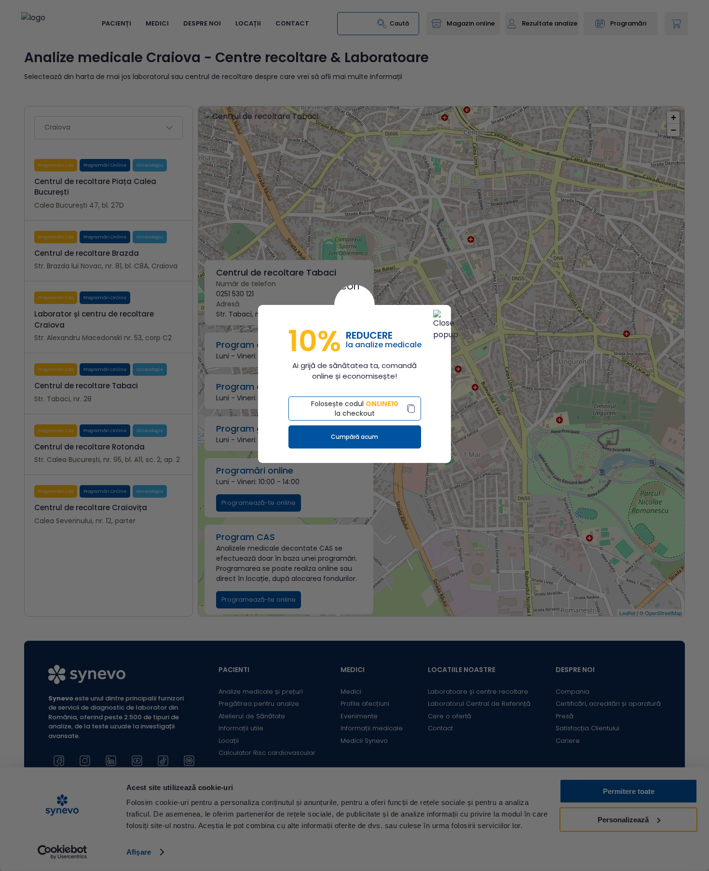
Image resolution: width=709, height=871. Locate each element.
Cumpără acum (354, 437)
